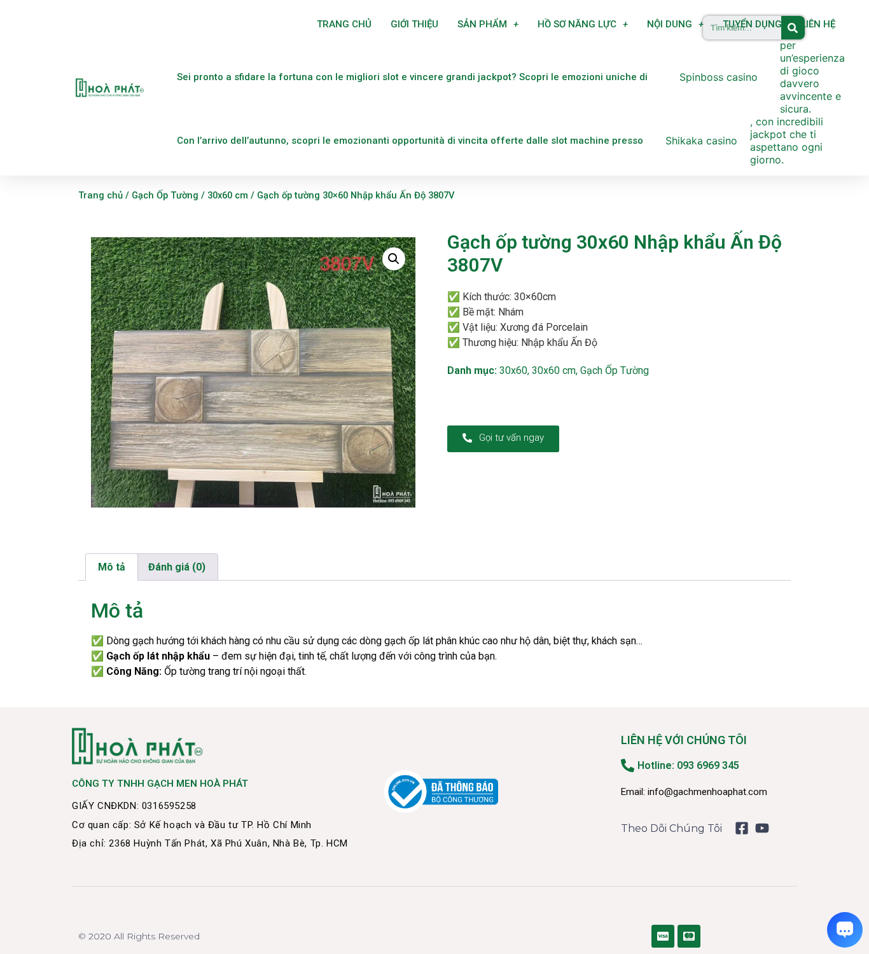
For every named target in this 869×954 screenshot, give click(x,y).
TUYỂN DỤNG (752, 24)
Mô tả (111, 567)
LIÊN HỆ (818, 24)
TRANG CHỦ (344, 24)
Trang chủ (100, 195)
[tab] (111, 567)
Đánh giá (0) (176, 567)
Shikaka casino (701, 140)
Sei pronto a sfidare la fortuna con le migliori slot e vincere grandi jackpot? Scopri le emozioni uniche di (412, 77)
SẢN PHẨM (482, 24)
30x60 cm (227, 195)
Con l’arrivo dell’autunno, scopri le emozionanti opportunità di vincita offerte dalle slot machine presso (410, 140)
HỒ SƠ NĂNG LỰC (577, 24)
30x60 (513, 370)
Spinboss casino (718, 77)
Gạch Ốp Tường (165, 195)
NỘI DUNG (669, 24)
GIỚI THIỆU (414, 24)
